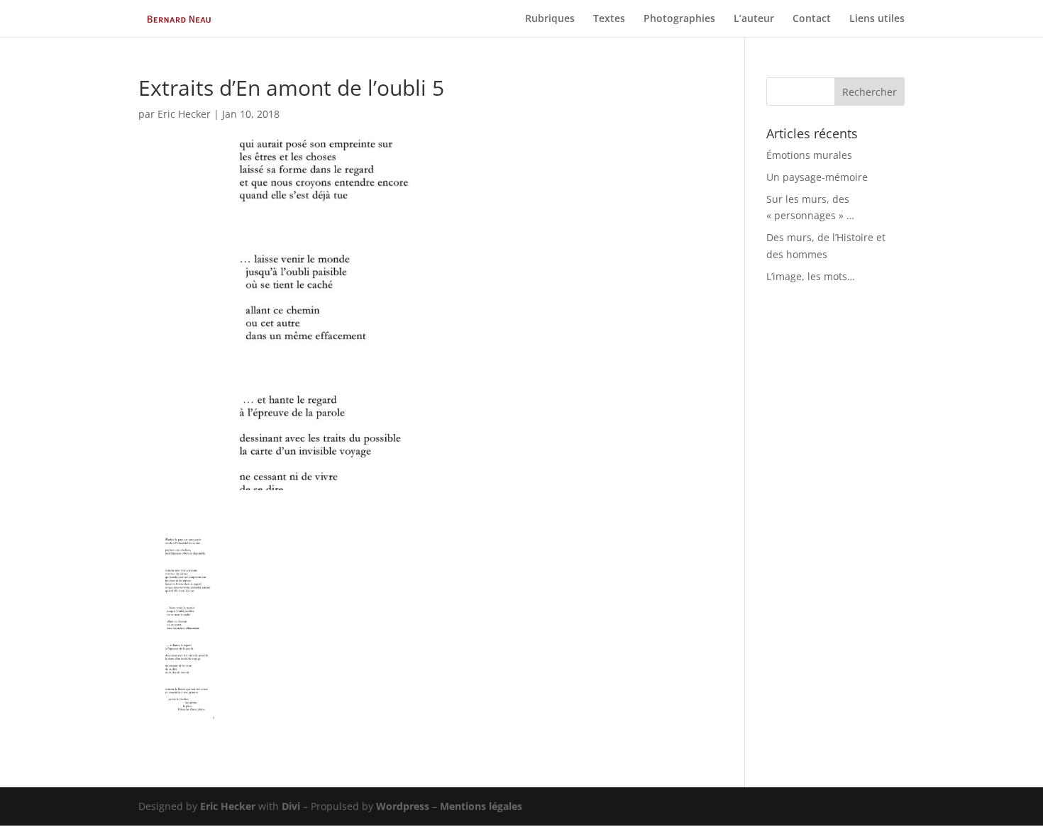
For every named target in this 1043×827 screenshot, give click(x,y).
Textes (609, 19)
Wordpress (402, 806)
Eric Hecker (184, 114)
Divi (291, 806)
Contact (812, 19)
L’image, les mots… (810, 276)
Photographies (679, 19)
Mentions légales (481, 806)
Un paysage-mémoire (817, 177)
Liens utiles (877, 19)
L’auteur (754, 19)
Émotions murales (809, 155)
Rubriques (550, 19)
